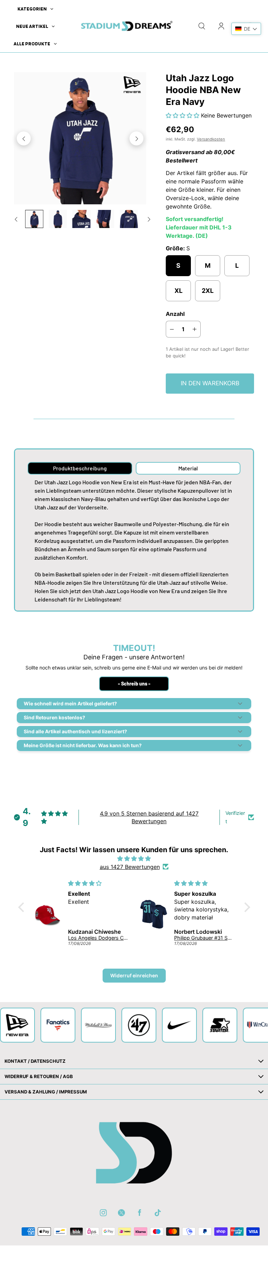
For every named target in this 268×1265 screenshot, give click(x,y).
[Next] (136, 138)
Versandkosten (211, 139)
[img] (134, 858)
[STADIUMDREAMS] (125, 26)
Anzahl (175, 313)
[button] (183, 115)
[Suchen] (201, 26)
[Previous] (24, 138)
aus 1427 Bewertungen (130, 866)
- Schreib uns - (134, 684)
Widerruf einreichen (134, 975)
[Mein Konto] (221, 26)
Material (188, 468)
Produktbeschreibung (80, 468)
